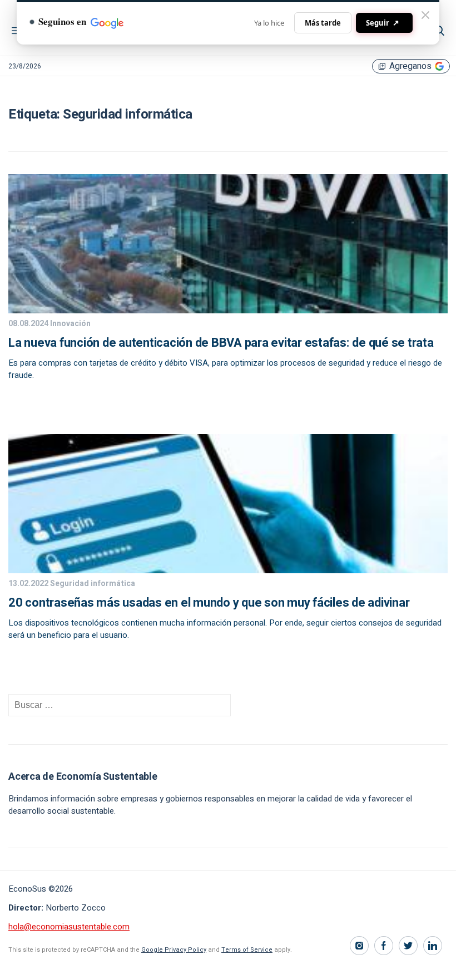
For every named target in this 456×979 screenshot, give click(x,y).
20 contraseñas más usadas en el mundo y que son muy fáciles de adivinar (208, 603)
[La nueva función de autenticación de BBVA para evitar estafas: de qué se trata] (228, 310)
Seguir (382, 22)
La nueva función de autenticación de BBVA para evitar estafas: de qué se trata (221, 343)
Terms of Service (246, 950)
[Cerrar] (425, 15)
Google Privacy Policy (173, 950)
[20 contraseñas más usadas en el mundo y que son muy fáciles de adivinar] (228, 570)
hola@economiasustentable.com (69, 927)
